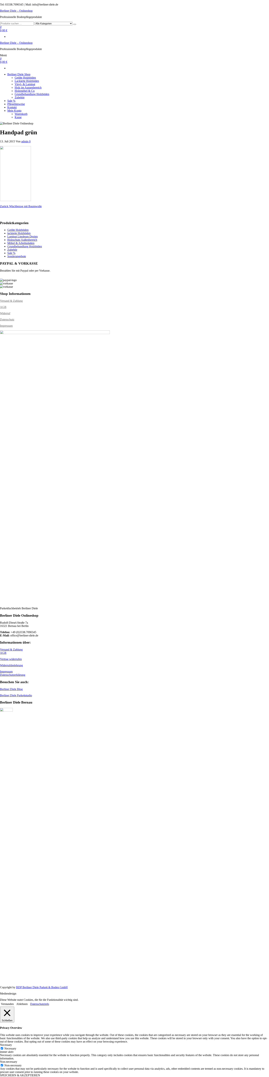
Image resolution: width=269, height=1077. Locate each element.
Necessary (10, 1048)
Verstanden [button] (7, 1004)
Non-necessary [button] (8, 1061)
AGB (3, 307)
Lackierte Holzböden (27, 80)
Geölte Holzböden (25, 77)
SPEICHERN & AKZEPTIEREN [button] (20, 1075)
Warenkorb (21, 113)
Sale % (11, 100)
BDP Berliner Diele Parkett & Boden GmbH (42, 987)
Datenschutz (7, 319)
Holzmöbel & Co (25, 90)
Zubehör (20, 97)
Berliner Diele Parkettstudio (16, 695)
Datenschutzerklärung (12, 674)
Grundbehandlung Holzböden (32, 94)
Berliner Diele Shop (18, 74)
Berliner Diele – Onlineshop (16, 10)
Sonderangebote (16, 256)
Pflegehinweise (16, 104)
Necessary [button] (6, 1044)
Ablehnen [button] (22, 1004)
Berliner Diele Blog (11, 689)
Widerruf (5, 313)
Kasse (18, 117)
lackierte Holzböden (19, 233)
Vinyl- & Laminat (25, 84)
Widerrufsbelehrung (11, 665)
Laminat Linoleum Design (22, 236)
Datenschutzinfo (39, 1004)
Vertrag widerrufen (11, 659)
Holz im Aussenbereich (28, 87)
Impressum (6, 325)
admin (25, 141)
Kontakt (12, 107)
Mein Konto (14, 110)
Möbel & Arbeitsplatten (20, 243)
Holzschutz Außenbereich (22, 239)
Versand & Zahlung (11, 300)
